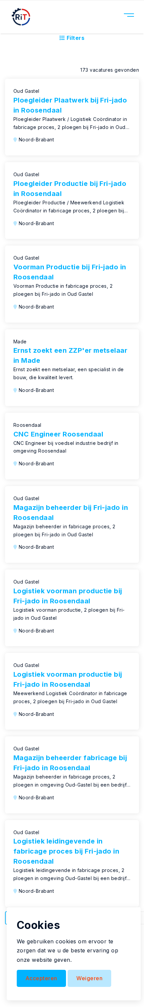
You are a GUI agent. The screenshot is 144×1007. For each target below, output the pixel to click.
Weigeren (89, 978)
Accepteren (41, 978)
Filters (74, 38)
